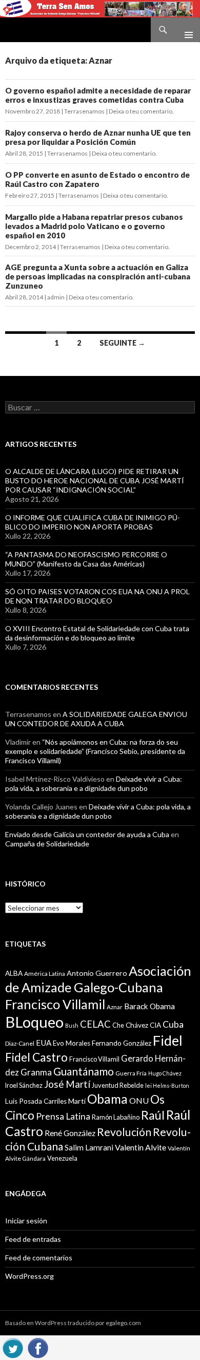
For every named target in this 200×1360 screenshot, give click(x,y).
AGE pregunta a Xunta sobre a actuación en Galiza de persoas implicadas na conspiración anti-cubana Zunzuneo (97, 276)
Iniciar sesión (26, 1220)
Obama (107, 1098)
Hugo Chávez (165, 1073)
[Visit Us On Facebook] (37, 1346)
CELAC (95, 1024)
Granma (36, 1072)
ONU (139, 1100)
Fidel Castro (36, 1057)
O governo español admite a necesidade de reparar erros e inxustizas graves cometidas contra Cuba (98, 95)
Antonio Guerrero (97, 973)
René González (70, 1133)
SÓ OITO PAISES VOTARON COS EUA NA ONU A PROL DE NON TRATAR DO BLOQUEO (97, 596)
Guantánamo (83, 1071)
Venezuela (62, 1158)
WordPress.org (29, 1276)
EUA (43, 1042)
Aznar (115, 1007)
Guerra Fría (131, 1073)
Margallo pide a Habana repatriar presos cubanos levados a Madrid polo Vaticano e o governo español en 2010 (94, 226)
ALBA (14, 973)
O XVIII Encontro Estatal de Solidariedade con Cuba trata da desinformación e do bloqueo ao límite (97, 633)
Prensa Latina (63, 1116)
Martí (77, 1101)
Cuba (173, 1024)
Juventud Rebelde (118, 1085)
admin (56, 297)
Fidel (168, 1040)
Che (118, 1025)
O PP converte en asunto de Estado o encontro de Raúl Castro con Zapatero (97, 179)
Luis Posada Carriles (36, 1101)
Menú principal (184, 29)
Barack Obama (149, 1006)
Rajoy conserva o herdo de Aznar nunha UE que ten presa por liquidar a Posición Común (98, 137)
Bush (71, 1025)
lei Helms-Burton (167, 1085)
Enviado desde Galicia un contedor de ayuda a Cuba (87, 834)
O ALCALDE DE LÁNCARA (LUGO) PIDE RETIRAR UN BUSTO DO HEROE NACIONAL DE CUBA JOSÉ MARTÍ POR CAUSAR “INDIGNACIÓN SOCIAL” (94, 480)
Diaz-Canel (19, 1043)
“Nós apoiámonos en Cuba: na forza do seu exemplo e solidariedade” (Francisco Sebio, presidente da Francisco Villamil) (95, 751)
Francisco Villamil (94, 1059)
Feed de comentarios (38, 1257)
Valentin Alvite (140, 1147)
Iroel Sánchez (24, 1085)
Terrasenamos (84, 111)
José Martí (67, 1084)
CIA (155, 1025)
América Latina (44, 973)
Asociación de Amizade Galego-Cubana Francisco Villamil (98, 987)
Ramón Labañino (115, 1117)
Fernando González (121, 1043)
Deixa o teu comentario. (141, 111)
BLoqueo (34, 1022)
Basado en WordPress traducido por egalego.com (73, 1323)
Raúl (153, 1115)
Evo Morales (71, 1043)
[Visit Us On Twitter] (12, 1346)
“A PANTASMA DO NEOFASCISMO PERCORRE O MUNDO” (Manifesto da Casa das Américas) (86, 559)
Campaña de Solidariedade (47, 843)
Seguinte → (122, 342)
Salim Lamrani (89, 1147)
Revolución (124, 1132)
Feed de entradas (33, 1239)
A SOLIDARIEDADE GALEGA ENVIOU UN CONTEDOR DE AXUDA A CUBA (96, 719)
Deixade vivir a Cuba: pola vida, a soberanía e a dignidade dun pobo (93, 783)
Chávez (137, 1025)
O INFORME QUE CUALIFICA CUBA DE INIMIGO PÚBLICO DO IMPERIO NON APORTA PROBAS (92, 522)
